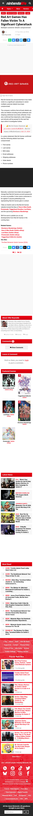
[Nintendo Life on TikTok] (20, 768)
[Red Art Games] (16, 84)
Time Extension (11, 792)
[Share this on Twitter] (21, 40)
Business (21, 13)
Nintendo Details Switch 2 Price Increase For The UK (18, 625)
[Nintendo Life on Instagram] (12, 773)
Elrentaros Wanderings (20, 211)
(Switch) (11, 228)
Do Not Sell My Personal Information (20, 784)
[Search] (30, 3)
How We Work (25, 641)
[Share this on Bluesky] (13, 40)
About (11, 641)
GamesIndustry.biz (12, 799)
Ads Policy (18, 648)
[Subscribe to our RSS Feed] (5, 768)
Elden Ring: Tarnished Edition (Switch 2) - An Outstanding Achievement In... (18, 582)
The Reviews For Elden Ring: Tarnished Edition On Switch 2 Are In (17, 632)
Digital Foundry (23, 792)
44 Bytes (22, 782)
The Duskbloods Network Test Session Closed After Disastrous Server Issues (18, 612)
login (27, 360)
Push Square (14, 789)
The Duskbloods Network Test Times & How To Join (18, 575)
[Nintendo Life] (16, 3)
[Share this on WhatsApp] (9, 40)
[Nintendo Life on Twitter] (28, 768)
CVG (21, 799)
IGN (15, 795)
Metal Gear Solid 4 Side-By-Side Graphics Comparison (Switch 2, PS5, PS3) (18, 605)
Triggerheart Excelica (16, 209)
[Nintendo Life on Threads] (20, 773)
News (3, 13)
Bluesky (19, 334)
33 (20, 252)
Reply (26, 334)
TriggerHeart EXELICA (24, 396)
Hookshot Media (14, 780)
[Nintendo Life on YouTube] (12, 768)
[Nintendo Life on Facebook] (28, 773)
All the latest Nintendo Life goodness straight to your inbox (16, 807)
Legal (27, 13)
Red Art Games (12, 13)
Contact (15, 645)
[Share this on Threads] (24, 40)
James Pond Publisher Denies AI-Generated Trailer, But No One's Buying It (18, 597)
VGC (29, 795)
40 (13, 487)
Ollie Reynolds (6, 35)
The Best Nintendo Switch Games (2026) (14, 242)
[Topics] (3, 3)
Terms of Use (8, 648)
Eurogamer (22, 795)
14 (13, 498)
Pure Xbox (24, 789)
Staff (16, 641)
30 (13, 510)
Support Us (7, 645)
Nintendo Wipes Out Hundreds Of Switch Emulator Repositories (18, 619)
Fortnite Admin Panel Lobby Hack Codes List (17, 569)
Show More (16, 757)
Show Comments (17, 347)
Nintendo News (7, 795)
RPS (26, 799)
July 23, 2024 (25, 131)
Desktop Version (22, 651)
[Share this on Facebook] (17, 40)
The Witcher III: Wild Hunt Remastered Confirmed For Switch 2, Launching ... (18, 589)
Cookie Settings (10, 651)
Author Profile (9, 334)
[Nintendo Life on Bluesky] (5, 773)
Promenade (5, 209)
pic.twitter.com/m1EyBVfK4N (13, 128)
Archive (26, 648)
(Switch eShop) (12, 230)
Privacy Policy (24, 645)
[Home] (2, 8)
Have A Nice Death (25, 207)
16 (13, 533)
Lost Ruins (27, 209)
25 (13, 521)
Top (5, 641)
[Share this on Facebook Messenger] (28, 40)
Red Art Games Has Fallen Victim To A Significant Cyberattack (16, 20)
